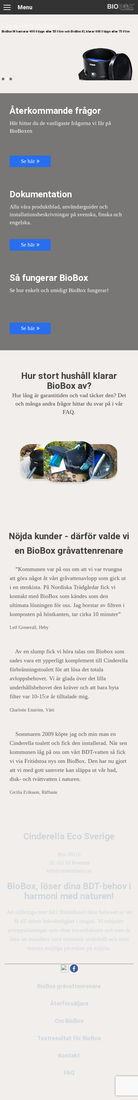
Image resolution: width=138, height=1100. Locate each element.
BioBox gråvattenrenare (69, 986)
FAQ (69, 1072)
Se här (28, 161)
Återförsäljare (69, 1003)
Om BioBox (69, 1020)
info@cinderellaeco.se (69, 870)
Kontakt (69, 1055)
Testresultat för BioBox (69, 1038)
